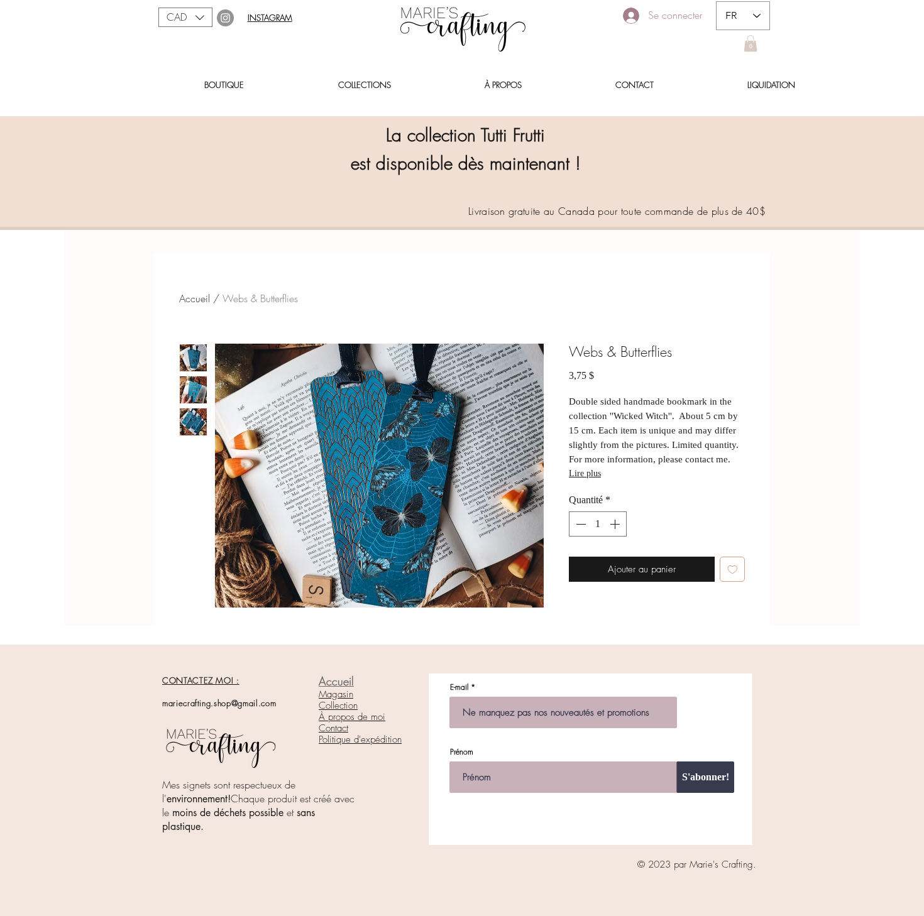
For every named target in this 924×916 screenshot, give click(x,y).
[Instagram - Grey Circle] (225, 17)
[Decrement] (579, 524)
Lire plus (585, 473)
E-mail (459, 687)
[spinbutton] (597, 524)
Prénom (461, 752)
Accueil (194, 298)
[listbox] (185, 17)
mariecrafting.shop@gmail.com (219, 703)
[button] (185, 17)
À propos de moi (352, 717)
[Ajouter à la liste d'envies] (732, 569)
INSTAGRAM (270, 17)
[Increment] (616, 524)
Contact (333, 728)
